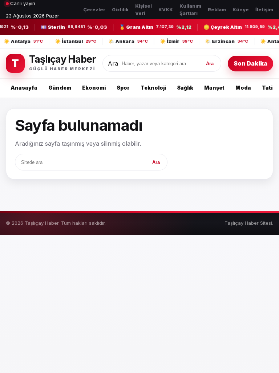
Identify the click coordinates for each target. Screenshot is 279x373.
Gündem (59, 88)
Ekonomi (94, 88)
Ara (113, 63)
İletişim (264, 9)
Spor (123, 88)
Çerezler (94, 9)
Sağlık (185, 88)
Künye (240, 9)
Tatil (268, 88)
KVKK (165, 9)
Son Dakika (250, 63)
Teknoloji (153, 88)
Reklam (217, 9)
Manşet (214, 88)
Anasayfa (24, 88)
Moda (243, 88)
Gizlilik (120, 9)
